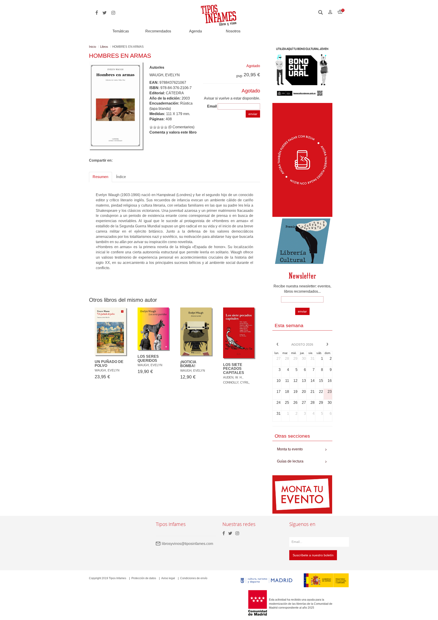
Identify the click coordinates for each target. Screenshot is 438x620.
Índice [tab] (121, 177)
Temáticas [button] (120, 31)
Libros (104, 46)
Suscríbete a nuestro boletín (313, 555)
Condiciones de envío (193, 578)
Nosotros (233, 31)
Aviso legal (168, 578)
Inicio (92, 46)
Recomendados (158, 31)
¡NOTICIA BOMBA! (188, 364)
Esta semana (289, 325)
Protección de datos (143, 578)
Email (212, 106)
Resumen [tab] (100, 177)
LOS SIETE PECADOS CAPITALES (233, 369)
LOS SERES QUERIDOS (148, 359)
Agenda (195, 31)
